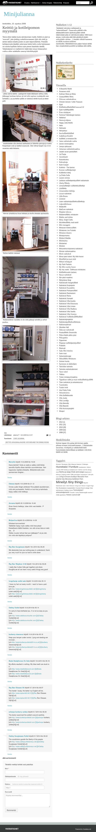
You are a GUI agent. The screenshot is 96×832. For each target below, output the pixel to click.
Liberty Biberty (64, 183)
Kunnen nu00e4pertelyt (67, 170)
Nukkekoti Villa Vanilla (67, 311)
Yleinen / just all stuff (73, 495)
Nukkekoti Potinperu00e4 (68, 291)
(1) (62, 422)
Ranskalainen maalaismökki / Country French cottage (74, 488)
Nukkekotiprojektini (66, 319)
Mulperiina (13, 520)
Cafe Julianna (19, 438)
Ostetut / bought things (88, 485)
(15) (62, 425)
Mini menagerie (64, 225)
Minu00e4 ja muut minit (67, 259)
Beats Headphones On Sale (19, 661)
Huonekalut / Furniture (67, 467)
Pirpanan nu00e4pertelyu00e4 (69, 343)
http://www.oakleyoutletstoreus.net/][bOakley (28, 746)
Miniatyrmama (64, 235)
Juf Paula (62, 154)
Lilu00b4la (62, 188)
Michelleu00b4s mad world (68, 222)
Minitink (62, 246)
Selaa (47, 2)
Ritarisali (62, 348)
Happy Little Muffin (66, 123)
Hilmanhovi (63, 131)
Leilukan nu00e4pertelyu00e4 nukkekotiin (74, 180)
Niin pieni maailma (65, 277)
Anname (12, 503)
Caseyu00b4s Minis (66, 97)
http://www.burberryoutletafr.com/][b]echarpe (27, 717)
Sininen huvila (64, 361)
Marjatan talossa (65, 212)
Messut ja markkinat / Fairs (74, 479)
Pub (57, 488)
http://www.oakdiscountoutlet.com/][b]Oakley (28, 615)
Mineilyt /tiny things (69, 482)
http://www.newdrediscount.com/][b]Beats (26, 669)
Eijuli (61, 104)
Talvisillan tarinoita (65, 367)
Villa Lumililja (64, 401)
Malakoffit (62, 207)
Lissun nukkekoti (65, 194)
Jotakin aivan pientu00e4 (68, 152)
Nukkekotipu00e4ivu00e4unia (69, 322)
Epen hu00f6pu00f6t (66, 110)
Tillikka (61, 374)
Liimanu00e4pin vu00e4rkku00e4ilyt (72, 186)
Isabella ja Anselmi (66, 136)
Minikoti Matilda (64, 238)
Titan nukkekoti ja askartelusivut (71, 382)
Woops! (62, 411)
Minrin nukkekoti (65, 254)
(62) (62, 430)
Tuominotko (63, 385)
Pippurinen (63, 340)
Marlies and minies (66, 217)
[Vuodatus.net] (12, 829)
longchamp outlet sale (17, 581)
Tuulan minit (63, 387)
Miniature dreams (65, 233)
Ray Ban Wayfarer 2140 (17, 564)
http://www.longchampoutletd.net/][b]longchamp (29, 589)
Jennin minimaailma (66, 144)
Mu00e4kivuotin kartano (67, 272)
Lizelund (62, 199)
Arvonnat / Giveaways (62, 464)
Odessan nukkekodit (66, 330)
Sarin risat (62, 353)
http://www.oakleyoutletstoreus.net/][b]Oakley (28, 741)
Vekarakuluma (64, 393)
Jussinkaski (63, 157)
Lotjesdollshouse (65, 204)
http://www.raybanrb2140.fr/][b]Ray (24, 693)
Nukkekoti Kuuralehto (67, 288)
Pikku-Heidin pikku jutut (67, 335)
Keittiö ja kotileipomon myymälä (21, 29)
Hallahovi (62, 118)
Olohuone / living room (75, 485)
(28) (62, 427)
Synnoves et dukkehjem (68, 364)
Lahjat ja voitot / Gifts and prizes (70, 474)
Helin (61, 125)
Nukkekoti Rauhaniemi (67, 293)
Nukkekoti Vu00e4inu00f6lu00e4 (70, 317)
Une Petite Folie (65, 390)
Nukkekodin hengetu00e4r (68, 283)
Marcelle (12, 462)
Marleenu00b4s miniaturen (68, 215)
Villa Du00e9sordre (66, 395)
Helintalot (62, 128)
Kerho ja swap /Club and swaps (71, 472)
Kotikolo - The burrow (66, 167)
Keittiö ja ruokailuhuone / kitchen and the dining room (27, 442)
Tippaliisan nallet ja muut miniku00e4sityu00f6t (76, 380)
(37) (62, 432)
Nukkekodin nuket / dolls (62, 485)
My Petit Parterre (65, 264)
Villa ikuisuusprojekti (66, 408)
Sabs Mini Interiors (66, 351)
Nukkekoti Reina (65, 296)
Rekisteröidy (57, 2)
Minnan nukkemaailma (67, 251)
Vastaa (9, 477)
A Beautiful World (65, 89)
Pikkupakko (63, 338)
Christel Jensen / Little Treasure (70, 102)
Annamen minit (64, 91)
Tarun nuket (63, 372)
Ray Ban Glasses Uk (16, 687)
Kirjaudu (66, 2)
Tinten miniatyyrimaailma (68, 377)
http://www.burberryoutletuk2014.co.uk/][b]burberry (30, 642)
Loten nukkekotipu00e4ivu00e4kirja (71, 201)
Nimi (7, 768)
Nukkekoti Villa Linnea (67, 306)
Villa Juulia (63, 398)
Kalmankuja (63, 162)
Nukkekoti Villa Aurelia (67, 301)
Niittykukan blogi (65, 280)
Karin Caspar (63, 165)
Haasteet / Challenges (82, 464)
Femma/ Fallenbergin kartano (69, 115)
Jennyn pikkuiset (65, 146)
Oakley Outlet (14, 607)
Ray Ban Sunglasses (17, 547)
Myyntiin (86, 482)
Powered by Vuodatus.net (83, 829)
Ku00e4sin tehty (65, 173)
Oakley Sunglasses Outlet (19, 736)
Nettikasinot (35, 2)
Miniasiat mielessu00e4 (67, 228)
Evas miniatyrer (64, 112)
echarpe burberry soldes (18, 712)
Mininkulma (63, 241)
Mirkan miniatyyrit (65, 262)
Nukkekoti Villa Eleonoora (68, 304)
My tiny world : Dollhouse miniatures (72, 270)
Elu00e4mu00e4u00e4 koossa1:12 (71, 107)
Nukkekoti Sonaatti (66, 298)
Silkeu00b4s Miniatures (67, 359)
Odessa (11, 484)
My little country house (67, 267)
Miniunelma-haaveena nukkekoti (70, 249)
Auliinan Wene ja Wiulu (67, 94)
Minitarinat (63, 243)
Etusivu (27, 2)
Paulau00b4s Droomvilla (68, 332)
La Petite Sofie (64, 175)
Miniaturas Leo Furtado (67, 230)
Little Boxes (63, 196)
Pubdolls (62, 346)
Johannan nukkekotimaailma (69, 149)
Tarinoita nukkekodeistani (68, 369)
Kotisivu (23, 784)
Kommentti (8, 792)
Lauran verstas (64, 178)
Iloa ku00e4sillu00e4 (66, 133)
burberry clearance (16, 634)
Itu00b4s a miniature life (67, 139)
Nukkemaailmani (65, 325)
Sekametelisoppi (65, 356)
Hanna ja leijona (65, 120)
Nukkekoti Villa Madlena (68, 309)
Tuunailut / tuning (74, 492)
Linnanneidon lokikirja (67, 191)
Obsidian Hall (64, 327)
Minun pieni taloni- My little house (71, 256)
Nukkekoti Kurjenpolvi (67, 285)
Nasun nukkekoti (65, 275)
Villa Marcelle (64, 403)
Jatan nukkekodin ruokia (68, 141)
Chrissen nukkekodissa (67, 99)
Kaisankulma (63, 159)
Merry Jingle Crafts (66, 220)
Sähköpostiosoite (17, 776)
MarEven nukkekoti (66, 209)
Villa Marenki (63, 406)
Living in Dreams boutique (68, 476)
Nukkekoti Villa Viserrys (67, 314)
